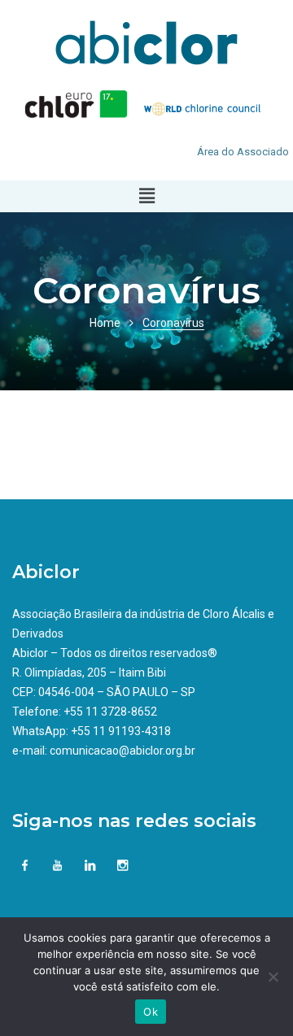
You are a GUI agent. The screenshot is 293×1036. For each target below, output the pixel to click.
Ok (150, 1011)
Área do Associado (243, 152)
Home (105, 322)
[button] (146, 196)
